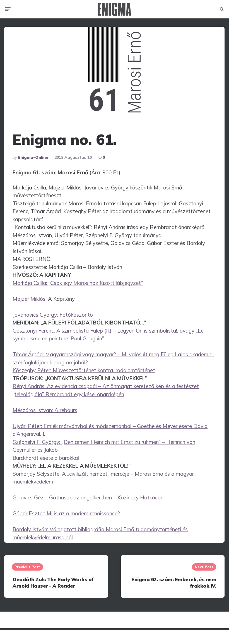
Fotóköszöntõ (76, 314)
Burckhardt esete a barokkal (46, 458)
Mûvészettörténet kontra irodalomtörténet (104, 370)
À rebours (65, 410)
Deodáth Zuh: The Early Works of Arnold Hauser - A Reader (53, 582)
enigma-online (33, 157)
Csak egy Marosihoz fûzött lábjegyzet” (96, 283)
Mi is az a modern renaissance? (83, 513)
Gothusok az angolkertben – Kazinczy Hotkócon (106, 497)
